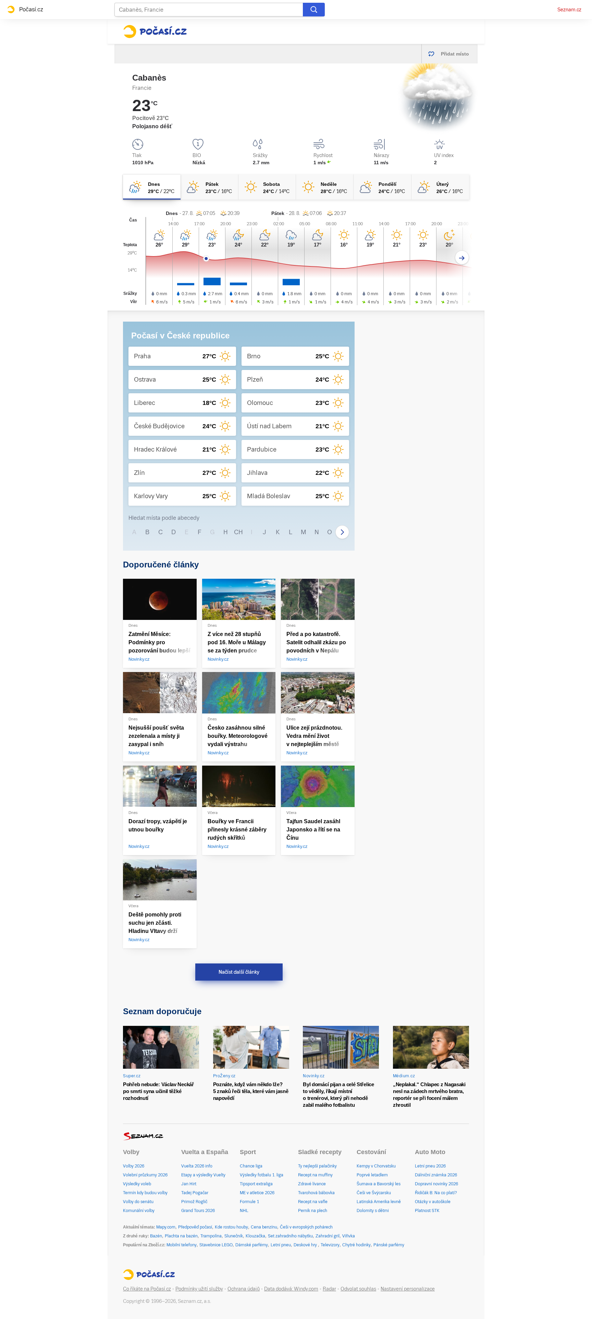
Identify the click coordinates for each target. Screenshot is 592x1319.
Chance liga (251, 1166)
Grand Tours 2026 (198, 1210)
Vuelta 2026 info (196, 1166)
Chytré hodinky (356, 1245)
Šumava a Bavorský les (378, 1184)
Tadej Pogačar (194, 1192)
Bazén (156, 1236)
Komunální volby (139, 1210)
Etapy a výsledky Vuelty (203, 1175)
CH (238, 532)
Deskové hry (306, 1245)
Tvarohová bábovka (316, 1192)
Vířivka (348, 1236)
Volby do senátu (138, 1201)
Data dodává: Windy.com (291, 1289)
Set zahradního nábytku (290, 1236)
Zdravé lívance (312, 1184)
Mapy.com (165, 1227)
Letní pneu (281, 1245)
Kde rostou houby (231, 1227)
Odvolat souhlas (358, 1289)
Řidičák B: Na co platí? (436, 1192)
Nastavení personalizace (408, 1289)
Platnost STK (427, 1210)
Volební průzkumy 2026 (145, 1175)
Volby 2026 (133, 1166)
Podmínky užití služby (199, 1289)
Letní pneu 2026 (430, 1166)
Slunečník (233, 1236)
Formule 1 (249, 1201)
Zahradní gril (328, 1236)
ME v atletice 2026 (257, 1192)
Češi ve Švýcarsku (374, 1192)
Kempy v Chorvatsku (376, 1166)
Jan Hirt (188, 1184)
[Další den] (462, 258)
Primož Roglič (194, 1201)
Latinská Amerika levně (379, 1201)
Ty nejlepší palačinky (317, 1166)
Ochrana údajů (243, 1289)
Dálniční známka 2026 (436, 1175)
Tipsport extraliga (256, 1184)
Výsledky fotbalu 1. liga (261, 1175)
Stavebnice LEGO (216, 1245)
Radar (329, 1289)
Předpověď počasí (195, 1227)
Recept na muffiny (315, 1175)
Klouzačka (255, 1236)
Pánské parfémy (388, 1245)
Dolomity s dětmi (373, 1210)
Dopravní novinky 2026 (436, 1184)
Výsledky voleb (137, 1184)
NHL (244, 1210)
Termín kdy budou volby (145, 1192)
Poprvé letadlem (372, 1175)
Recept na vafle (313, 1201)
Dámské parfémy (251, 1245)
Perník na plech (312, 1210)
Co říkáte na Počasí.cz (147, 1289)
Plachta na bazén (181, 1236)
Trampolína (211, 1236)
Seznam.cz (569, 9)
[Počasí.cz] (155, 31)
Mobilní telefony (181, 1245)
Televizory (330, 1245)
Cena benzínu (264, 1227)
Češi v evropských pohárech (306, 1227)
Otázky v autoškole (433, 1201)
